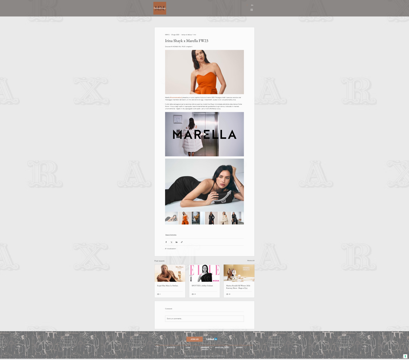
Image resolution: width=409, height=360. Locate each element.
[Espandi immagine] (204, 185)
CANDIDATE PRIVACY (205, 349)
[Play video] (204, 134)
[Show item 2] (184, 218)
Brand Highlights (171, 235)
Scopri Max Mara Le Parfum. (167, 285)
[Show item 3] (198, 218)
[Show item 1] (171, 218)
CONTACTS (171, 348)
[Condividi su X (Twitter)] (171, 242)
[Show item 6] (238, 218)
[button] (251, 10)
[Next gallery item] (241, 185)
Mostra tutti (251, 260)
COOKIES (239, 347)
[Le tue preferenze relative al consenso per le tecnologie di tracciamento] (405, 356)
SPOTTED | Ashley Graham (202, 285)
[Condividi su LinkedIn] (177, 242)
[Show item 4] (211, 218)
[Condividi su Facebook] (166, 242)
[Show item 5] (224, 218)
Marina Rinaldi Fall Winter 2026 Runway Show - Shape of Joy (238, 286)
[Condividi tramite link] (182, 242)
